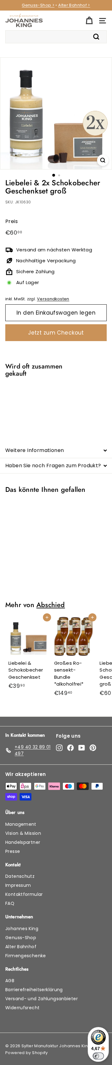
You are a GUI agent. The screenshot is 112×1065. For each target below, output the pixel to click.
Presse (12, 851)
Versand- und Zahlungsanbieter (41, 999)
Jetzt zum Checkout (56, 332)
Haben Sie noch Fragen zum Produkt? (53, 465)
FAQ (9, 903)
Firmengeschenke (25, 956)
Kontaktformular (24, 894)
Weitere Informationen (34, 450)
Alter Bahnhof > (74, 5)
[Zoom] (103, 160)
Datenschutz (20, 876)
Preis (11, 221)
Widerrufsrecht (22, 1008)
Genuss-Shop (20, 937)
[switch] (98, 1056)
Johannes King (21, 928)
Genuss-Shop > (38, 5)
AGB (9, 980)
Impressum (18, 885)
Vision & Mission (23, 833)
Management (20, 824)
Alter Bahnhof (20, 947)
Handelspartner (22, 842)
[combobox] (56, 36)
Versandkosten (53, 299)
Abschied (50, 605)
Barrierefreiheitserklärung (34, 990)
